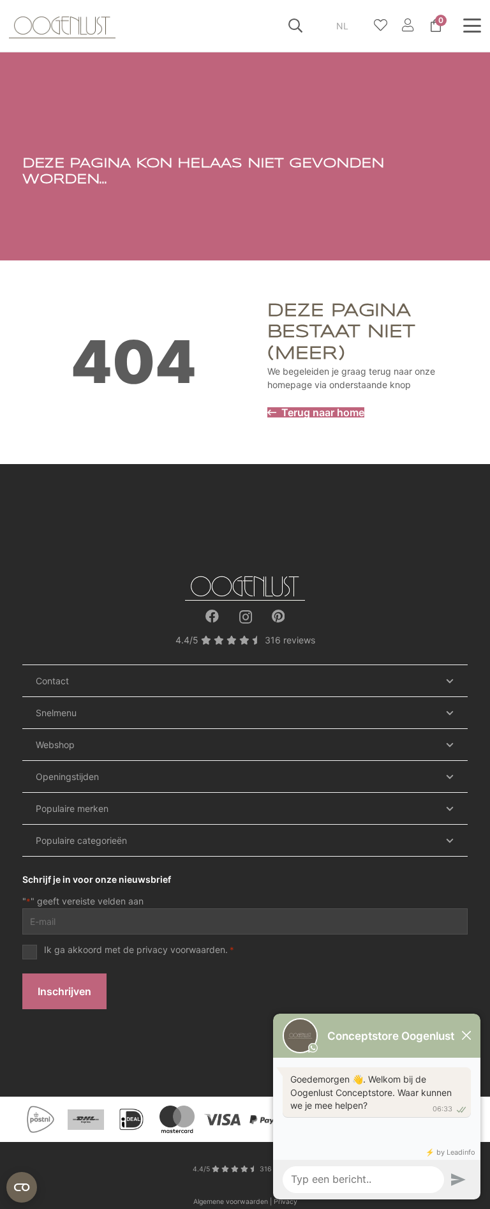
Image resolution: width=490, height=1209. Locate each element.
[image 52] (245, 586)
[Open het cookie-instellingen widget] (21, 1187)
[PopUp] (380, 26)
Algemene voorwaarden (230, 1202)
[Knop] (407, 25)
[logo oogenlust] (62, 25)
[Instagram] (245, 617)
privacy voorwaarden (181, 949)
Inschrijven (64, 991)
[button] (295, 25)
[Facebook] (212, 616)
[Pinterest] (278, 616)
